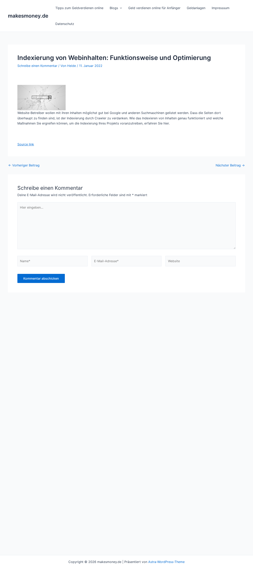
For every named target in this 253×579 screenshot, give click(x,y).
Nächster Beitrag (230, 165)
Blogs (114, 8)
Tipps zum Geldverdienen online (79, 8)
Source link (25, 144)
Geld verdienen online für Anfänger (154, 8)
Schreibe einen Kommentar (37, 66)
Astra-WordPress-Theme (166, 562)
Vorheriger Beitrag (24, 165)
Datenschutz (64, 24)
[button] (120, 8)
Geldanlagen (196, 8)
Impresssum (220, 8)
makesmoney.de (28, 16)
